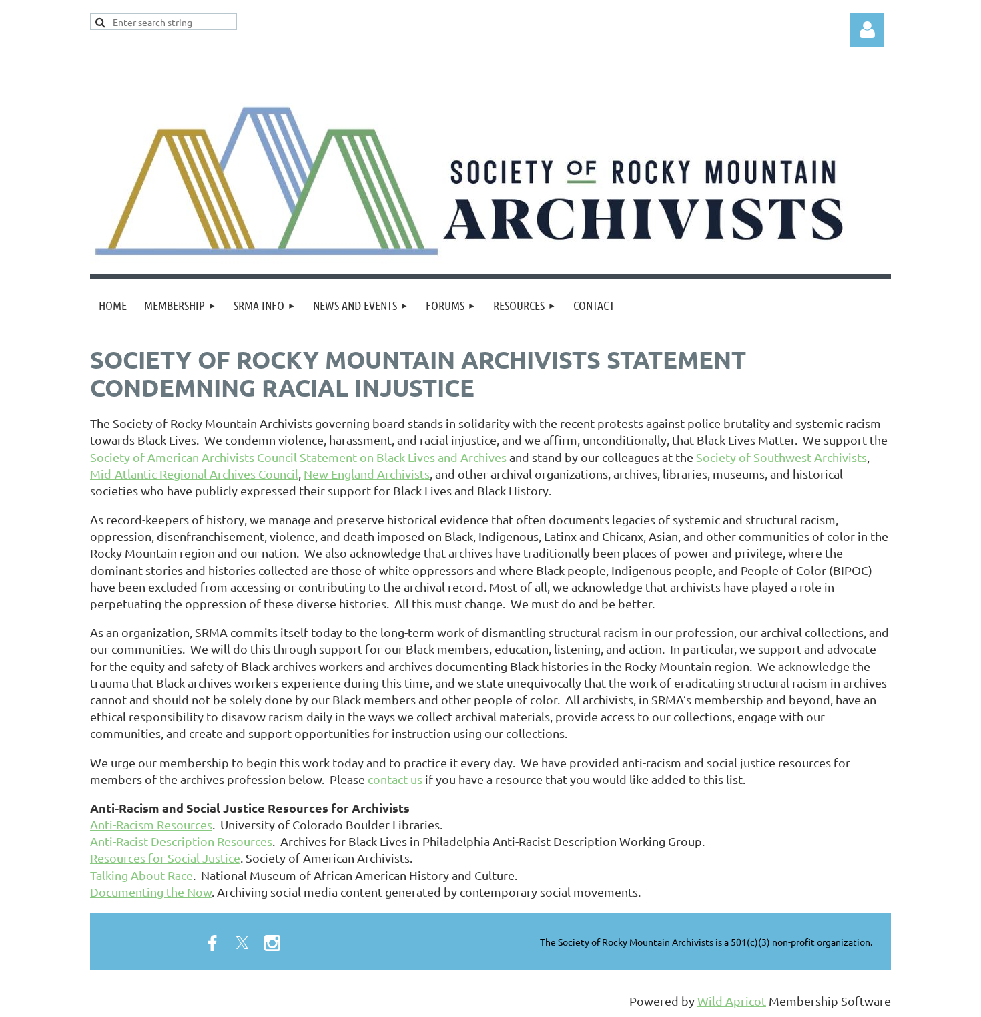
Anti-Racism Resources (151, 824)
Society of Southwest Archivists (781, 457)
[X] (242, 943)
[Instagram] (272, 943)
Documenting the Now (151, 892)
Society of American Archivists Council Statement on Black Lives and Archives (298, 457)
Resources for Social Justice (165, 858)
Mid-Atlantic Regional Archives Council (194, 474)
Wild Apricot (731, 1001)
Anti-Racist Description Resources (181, 841)
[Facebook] (212, 943)
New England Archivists (367, 474)
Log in (867, 30)
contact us (395, 779)
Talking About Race (141, 875)
